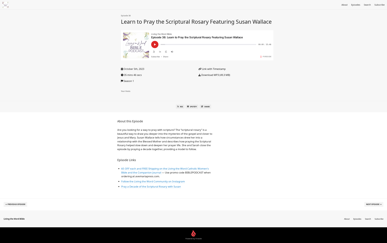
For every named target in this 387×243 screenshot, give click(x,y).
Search (367, 4)
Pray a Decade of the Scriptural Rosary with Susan (151, 186)
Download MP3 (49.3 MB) (215, 75)
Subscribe (379, 4)
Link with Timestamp (213, 69)
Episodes (355, 4)
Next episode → (374, 204)
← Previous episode (15, 204)
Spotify (193, 106)
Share (207, 106)
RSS (181, 106)
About (344, 4)
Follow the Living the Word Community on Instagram (153, 181)
